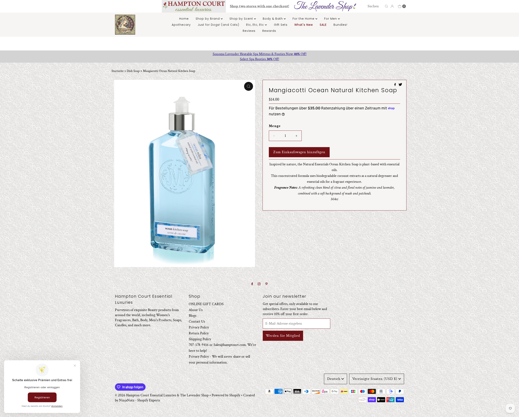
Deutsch (333, 378)
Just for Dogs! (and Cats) (218, 25)
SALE (323, 25)
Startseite (118, 71)
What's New (303, 25)
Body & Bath (273, 19)
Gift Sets (280, 25)
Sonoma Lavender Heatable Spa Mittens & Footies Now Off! (260, 54)
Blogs (192, 315)
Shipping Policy (200, 339)
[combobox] (375, 6)
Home (184, 19)
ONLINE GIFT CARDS (206, 304)
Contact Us (197, 321)
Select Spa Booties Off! (259, 59)
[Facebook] (252, 284)
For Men (331, 19)
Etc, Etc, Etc (255, 25)
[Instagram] (259, 284)
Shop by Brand (208, 19)
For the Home (304, 19)
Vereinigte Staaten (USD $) (374, 378)
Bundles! (340, 25)
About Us (196, 310)
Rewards (269, 31)
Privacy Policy (199, 327)
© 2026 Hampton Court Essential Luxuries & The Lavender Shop (162, 395)
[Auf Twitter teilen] (400, 85)
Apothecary (181, 25)
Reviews (249, 31)
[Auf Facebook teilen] (395, 85)
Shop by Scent (241, 19)
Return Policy (199, 333)
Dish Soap (133, 71)
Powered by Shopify (226, 395)
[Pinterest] (266, 284)
